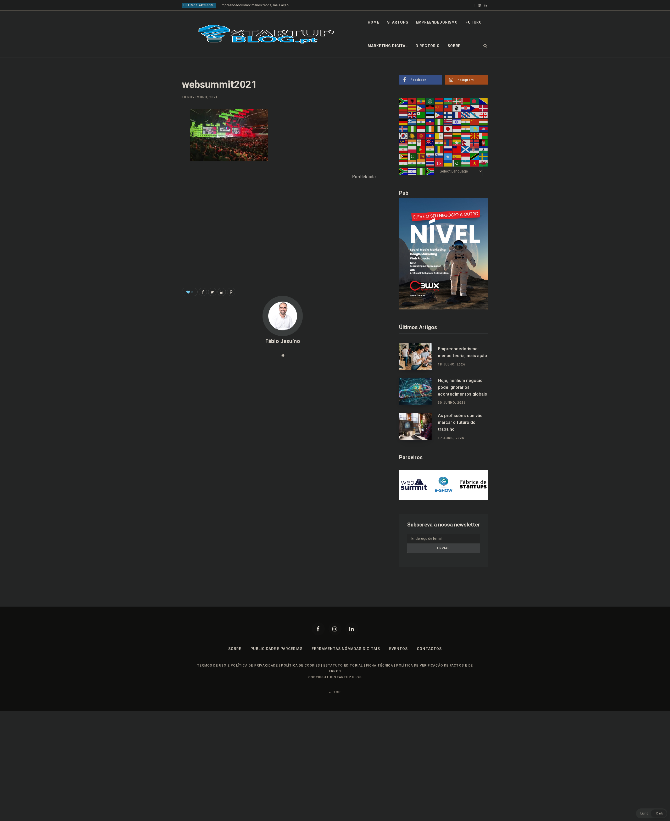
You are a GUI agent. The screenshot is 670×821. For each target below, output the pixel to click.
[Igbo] (412, 128)
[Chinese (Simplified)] (439, 108)
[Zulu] (430, 171)
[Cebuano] (421, 108)
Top (336, 692)
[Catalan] (412, 108)
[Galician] (474, 115)
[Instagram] (335, 628)
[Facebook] (318, 628)
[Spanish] (457, 156)
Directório (428, 46)
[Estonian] (430, 115)
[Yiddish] (412, 171)
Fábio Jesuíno (282, 341)
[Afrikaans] (403, 101)
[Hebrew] (457, 122)
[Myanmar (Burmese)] (457, 142)
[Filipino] (439, 115)
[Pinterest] (155, 142)
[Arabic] (430, 101)
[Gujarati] (421, 122)
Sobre (454, 46)
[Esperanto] (421, 115)
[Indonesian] (421, 128)
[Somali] (448, 156)
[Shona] (403, 156)
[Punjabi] (430, 149)
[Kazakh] (474, 128)
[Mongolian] (448, 142)
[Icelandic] (403, 128)
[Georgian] (483, 115)
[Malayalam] (412, 142)
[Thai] (430, 163)
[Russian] (448, 149)
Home (373, 22)
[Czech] (474, 108)
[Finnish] (448, 115)
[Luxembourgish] (465, 135)
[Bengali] (474, 101)
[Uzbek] (465, 163)
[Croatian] (465, 108)
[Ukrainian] (448, 163)
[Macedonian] (474, 135)
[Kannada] (465, 128)
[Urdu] (457, 163)
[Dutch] (403, 115)
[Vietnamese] (474, 163)
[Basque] (457, 101)
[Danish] (483, 108)
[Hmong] (474, 122)
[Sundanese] (465, 156)
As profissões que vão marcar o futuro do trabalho (460, 422)
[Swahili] (474, 156)
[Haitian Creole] (430, 122)
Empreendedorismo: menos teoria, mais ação (254, 5)
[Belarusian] (465, 101)
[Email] (155, 169)
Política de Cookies (300, 665)
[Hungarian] (483, 122)
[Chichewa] (430, 108)
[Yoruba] (421, 171)
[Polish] (412, 149)
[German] (403, 122)
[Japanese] (448, 128)
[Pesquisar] (485, 46)
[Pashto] (483, 142)
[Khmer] (483, 128)
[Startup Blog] (266, 34)
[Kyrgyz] (421, 135)
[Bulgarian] (403, 108)
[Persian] (403, 149)
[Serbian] (474, 149)
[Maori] (430, 142)
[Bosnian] (483, 101)
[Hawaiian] (448, 122)
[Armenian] (439, 101)
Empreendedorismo (437, 22)
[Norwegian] (474, 142)
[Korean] (403, 135)
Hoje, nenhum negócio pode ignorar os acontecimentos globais (462, 387)
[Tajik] (403, 163)
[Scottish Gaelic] (465, 149)
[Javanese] (457, 128)
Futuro (474, 22)
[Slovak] (430, 156)
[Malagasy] (483, 135)
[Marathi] (439, 142)
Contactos (429, 649)
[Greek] (412, 122)
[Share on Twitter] (212, 292)
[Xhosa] (403, 171)
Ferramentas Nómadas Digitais (346, 649)
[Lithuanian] (457, 135)
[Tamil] (412, 163)
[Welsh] (483, 163)
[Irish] (430, 128)
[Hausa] (439, 122)
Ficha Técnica (379, 665)
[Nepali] (465, 142)
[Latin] (439, 135)
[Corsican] (457, 108)
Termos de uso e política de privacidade (237, 665)
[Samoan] (457, 149)
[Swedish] (483, 156)
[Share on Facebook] (155, 128)
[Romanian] (439, 149)
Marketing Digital (387, 46)
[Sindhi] (412, 156)
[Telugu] (421, 163)
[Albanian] (412, 101)
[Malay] (403, 142)
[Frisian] (465, 115)
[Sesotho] (483, 149)
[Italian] (439, 128)
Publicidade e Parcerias (276, 649)
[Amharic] (421, 101)
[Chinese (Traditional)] (448, 108)
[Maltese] (421, 142)
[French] (457, 115)
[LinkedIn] (155, 156)
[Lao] (430, 135)
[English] (412, 115)
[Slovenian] (439, 156)
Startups (397, 22)
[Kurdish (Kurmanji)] (412, 135)
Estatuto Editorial (343, 665)
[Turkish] (439, 163)
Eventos (398, 649)
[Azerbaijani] (448, 101)
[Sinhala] (421, 156)
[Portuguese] (421, 149)
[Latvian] (448, 135)
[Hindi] (465, 122)
